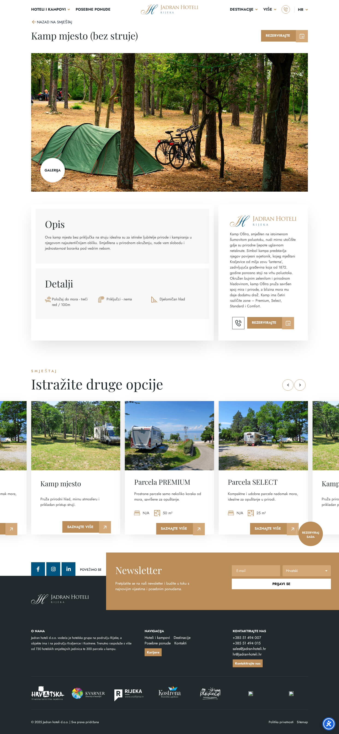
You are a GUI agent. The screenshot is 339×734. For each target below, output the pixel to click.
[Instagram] (53, 569)
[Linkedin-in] (68, 569)
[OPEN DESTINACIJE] (256, 9)
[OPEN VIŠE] (275, 9)
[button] (288, 385)
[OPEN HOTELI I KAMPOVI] (69, 9)
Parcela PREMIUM (162, 481)
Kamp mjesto (60, 483)
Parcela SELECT (253, 481)
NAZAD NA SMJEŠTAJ (54, 22)
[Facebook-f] (38, 569)
